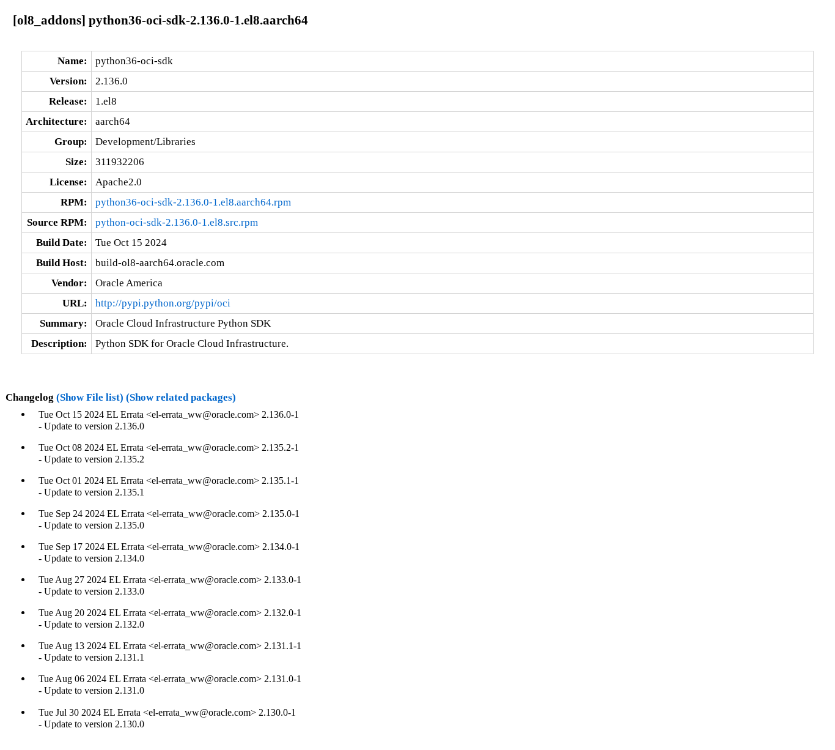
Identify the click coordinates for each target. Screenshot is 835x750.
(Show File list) (89, 397)
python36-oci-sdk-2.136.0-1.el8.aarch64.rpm (193, 202)
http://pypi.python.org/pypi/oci (162, 303)
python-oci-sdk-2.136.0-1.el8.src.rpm (176, 222)
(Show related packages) (181, 397)
